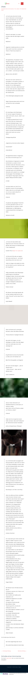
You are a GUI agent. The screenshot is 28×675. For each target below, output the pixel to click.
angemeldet (8, 658)
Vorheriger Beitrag (6, 650)
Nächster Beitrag (22, 650)
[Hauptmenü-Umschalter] (22, 3)
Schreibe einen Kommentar (7, 8)
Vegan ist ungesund (17, 250)
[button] (19, 3)
